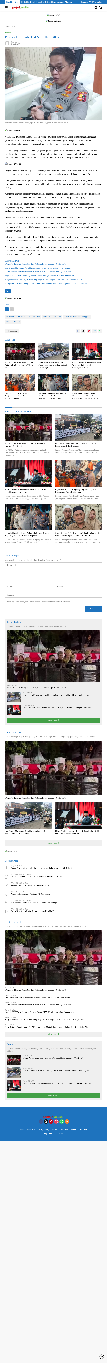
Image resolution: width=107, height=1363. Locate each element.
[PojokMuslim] (20, 7)
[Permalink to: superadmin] (7, 43)
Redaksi (54, 1130)
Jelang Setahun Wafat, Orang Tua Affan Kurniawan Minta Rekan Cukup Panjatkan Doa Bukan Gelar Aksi (46, 284)
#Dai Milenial (34, 317)
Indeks (22, 1130)
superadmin (15, 42)
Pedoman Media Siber (79, 1130)
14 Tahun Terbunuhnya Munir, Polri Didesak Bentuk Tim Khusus (37, 877)
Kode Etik (31, 1130)
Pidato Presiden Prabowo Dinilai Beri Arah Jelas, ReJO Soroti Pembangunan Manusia (38, 272)
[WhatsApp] (61, 1121)
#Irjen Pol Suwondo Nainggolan (77, 317)
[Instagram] (56, 1121)
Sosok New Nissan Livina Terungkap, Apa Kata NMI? (32, 911)
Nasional (8, 33)
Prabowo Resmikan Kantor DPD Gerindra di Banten (31, 885)
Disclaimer (64, 1130)
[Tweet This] (83, 331)
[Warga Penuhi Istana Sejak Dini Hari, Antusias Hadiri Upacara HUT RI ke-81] (20, 351)
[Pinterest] (51, 1121)
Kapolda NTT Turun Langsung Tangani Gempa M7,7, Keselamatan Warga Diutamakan (39, 276)
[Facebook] (41, 1121)
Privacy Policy (43, 1130)
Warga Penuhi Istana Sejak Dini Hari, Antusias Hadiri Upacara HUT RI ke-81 (35, 264)
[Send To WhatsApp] (100, 331)
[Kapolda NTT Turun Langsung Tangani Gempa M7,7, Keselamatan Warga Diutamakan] (20, 382)
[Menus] (7, 7)
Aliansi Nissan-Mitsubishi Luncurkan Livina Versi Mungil (34, 903)
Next (8, 291)
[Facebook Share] (78, 331)
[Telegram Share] (94, 331)
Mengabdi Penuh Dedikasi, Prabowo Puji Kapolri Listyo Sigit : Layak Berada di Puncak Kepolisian (44, 280)
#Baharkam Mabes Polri (15, 317)
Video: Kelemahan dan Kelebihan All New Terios (30, 894)
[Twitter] (46, 1121)
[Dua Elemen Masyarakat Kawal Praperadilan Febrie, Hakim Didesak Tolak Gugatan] (53, 351)
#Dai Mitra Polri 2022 (52, 317)
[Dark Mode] (96, 7)
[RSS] (67, 1121)
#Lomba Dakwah (13, 322)
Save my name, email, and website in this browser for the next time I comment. (38, 602)
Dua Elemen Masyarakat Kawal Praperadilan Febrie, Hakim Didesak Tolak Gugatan (38, 268)
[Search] (100, 7)
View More (52, 720)
